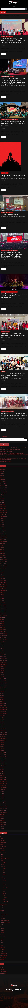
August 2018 (2, 666)
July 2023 (2, 545)
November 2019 (3, 635)
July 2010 (2, 828)
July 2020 (2, 619)
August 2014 (2, 765)
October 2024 (3, 514)
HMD (2, 860)
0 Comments (22, 44)
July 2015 (2, 742)
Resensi (4, 874)
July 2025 (2, 496)
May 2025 (2, 500)
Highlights (2, 848)
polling (2, 905)
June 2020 (2, 621)
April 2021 (2, 600)
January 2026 (3, 483)
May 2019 (2, 648)
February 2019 (3, 654)
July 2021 (2, 594)
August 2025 (2, 494)
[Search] (26, 9)
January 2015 (3, 754)
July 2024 (2, 520)
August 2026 (2, 469)
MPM (4, 899)
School (12, 411)
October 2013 (3, 785)
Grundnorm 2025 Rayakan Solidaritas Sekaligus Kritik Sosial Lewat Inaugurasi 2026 (14, 295)
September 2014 (3, 763)
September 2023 (3, 541)
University (2, 959)
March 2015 (2, 750)
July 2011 (2, 826)
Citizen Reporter (4, 914)
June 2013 (2, 793)
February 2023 (3, 555)
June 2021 (2, 596)
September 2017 (3, 689)
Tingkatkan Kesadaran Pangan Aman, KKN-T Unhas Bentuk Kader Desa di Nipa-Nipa (13, 375)
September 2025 (3, 492)
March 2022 (2, 578)
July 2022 (2, 570)
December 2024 (3, 510)
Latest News (2, 850)
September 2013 (3, 787)
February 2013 (3, 802)
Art (0, 836)
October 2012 (3, 810)
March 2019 (2, 652)
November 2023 (3, 537)
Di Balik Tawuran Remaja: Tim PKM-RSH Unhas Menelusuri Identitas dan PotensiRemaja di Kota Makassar (13, 40)
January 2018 (3, 680)
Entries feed (2, 969)
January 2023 (3, 557)
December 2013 (3, 781)
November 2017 (3, 685)
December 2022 (3, 559)
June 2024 (2, 522)
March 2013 (2, 800)
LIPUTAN (3, 36)
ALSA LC (7, 119)
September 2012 (3, 812)
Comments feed (3, 971)
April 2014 (2, 773)
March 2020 (2, 627)
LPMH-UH (5, 897)
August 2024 (2, 518)
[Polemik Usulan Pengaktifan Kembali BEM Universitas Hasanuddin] (14, 156)
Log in (1, 967)
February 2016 (3, 728)
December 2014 (3, 756)
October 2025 (3, 489)
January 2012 (3, 824)
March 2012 (2, 820)
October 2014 (3, 761)
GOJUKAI (4, 889)
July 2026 (2, 471)
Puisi (2, 942)
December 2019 (3, 633)
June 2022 (2, 572)
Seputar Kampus (9, 36)
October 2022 (3, 563)
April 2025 (2, 502)
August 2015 (2, 740)
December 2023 (3, 535)
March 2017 (2, 701)
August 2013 (2, 789)
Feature (3, 916)
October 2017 (3, 687)
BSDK (4, 883)
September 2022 (3, 565)
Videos (2, 908)
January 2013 (3, 804)
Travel (1, 951)
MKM (2, 864)
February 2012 (3, 822)
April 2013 (2, 797)
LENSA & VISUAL (3, 904)
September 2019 (3, 639)
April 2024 (2, 526)
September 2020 (3, 615)
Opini (4, 872)
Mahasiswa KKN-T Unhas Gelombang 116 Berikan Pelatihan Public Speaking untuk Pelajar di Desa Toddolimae (14, 415)
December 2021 (3, 584)
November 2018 (3, 660)
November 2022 (3, 561)
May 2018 (2, 672)
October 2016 (3, 711)
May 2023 (2, 549)
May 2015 (2, 746)
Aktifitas (3, 119)
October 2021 (3, 588)
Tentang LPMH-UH (14, 990)
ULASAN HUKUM (3, 955)
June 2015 (2, 744)
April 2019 (2, 650)
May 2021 (2, 598)
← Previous (4, 436)
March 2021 (2, 602)
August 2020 (2, 617)
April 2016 (2, 724)
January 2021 (3, 607)
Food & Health (3, 846)
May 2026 (2, 475)
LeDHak (4, 893)
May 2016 (2, 722)
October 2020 (3, 613)
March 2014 (2, 775)
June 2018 (2, 670)
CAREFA (4, 885)
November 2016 (3, 709)
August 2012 (2, 814)
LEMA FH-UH (2, 852)
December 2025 (3, 485)
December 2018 (3, 658)
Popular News (3, 935)
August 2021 (2, 592)
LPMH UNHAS (11, 44)
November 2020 (3, 611)
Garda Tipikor (6, 887)
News (1, 926)
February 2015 (3, 752)
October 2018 (3, 662)
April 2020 (2, 625)
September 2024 (3, 516)
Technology (2, 949)
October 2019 (3, 637)
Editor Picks (2, 840)
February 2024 (3, 531)
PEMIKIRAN (3, 866)
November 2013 (3, 783)
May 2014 (2, 771)
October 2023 (3, 539)
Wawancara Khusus (5, 922)
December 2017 (3, 683)
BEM (7, 173)
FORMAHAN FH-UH (5, 76)
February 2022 (3, 580)
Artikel (4, 868)
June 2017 (2, 695)
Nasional (3, 918)
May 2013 (2, 795)
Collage (7, 331)
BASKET (4, 880)
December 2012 (3, 806)
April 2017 (2, 699)
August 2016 (2, 715)
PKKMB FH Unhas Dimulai (9, 215)
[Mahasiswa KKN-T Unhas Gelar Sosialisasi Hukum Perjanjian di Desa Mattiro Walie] (14, 322)
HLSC (4, 891)
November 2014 (3, 758)
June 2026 (2, 473)
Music (1, 924)
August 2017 (2, 691)
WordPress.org (3, 973)
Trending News (3, 953)
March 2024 (2, 529)
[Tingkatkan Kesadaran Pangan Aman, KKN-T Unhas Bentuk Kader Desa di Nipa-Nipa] (14, 362)
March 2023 (2, 553)
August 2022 (2, 568)
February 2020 (3, 629)
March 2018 (2, 676)
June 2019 (2, 646)
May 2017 (2, 697)
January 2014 (3, 779)
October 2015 (3, 736)
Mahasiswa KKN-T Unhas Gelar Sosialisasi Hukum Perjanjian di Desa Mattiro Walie (13, 335)
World (2, 932)
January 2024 (3, 533)
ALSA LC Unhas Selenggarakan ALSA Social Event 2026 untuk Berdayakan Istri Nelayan (13, 123)
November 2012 (3, 808)
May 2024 (2, 524)
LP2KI (4, 895)
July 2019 (2, 643)
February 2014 (3, 777)
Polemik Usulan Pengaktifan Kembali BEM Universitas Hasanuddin (13, 176)
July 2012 (2, 816)
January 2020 (3, 631)
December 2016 (3, 707)
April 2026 (2, 477)
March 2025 (2, 504)
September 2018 (3, 664)
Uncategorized (3, 957)
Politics (2, 928)
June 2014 (2, 769)
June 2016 (2, 719)
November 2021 (3, 586)
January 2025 (3, 508)
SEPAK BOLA (5, 901)
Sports (2, 930)
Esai (3, 870)
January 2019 (3, 656)
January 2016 (3, 730)
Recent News (3, 937)
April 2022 (2, 576)
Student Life (2, 947)
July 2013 (2, 791)
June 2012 (2, 818)
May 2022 (2, 574)
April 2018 (2, 674)
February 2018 (3, 678)
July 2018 (2, 668)
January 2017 (3, 705)
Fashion (1, 844)
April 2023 (2, 551)
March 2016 (2, 726)
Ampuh (4, 862)
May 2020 (2, 623)
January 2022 (3, 582)
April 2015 (2, 748)
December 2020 (3, 609)
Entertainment (3, 842)
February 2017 (3, 703)
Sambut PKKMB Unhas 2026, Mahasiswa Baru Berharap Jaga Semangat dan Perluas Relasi (11, 254)
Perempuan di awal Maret (5, 461)
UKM (16, 119)
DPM (2, 856)
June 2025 (2, 498)
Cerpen (2, 940)
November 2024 (3, 512)
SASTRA (1, 939)
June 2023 (2, 547)
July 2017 (2, 693)
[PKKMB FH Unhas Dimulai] (14, 203)
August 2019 (2, 641)
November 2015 (3, 734)
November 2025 (3, 487)
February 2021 (3, 604)
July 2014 (2, 767)
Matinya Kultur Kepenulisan (6, 451)
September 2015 (3, 738)
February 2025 (3, 506)
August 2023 (2, 543)
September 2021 (3, 590)
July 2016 (2, 717)
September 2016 (3, 713)
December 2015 (3, 732)
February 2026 (3, 481)
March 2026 (2, 479)
